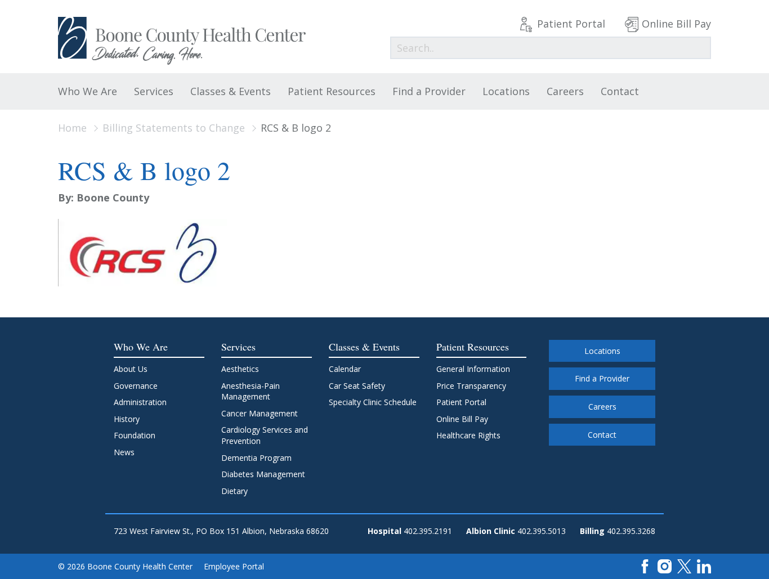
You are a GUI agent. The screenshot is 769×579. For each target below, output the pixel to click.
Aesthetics (240, 368)
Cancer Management (259, 413)
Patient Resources (331, 91)
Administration (140, 402)
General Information (473, 368)
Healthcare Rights (468, 435)
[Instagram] (665, 565)
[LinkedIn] (704, 565)
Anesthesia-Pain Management (250, 391)
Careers (565, 91)
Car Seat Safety (357, 385)
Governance (136, 385)
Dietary (234, 491)
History (127, 419)
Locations (506, 91)
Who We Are (87, 91)
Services (153, 91)
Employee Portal (234, 566)
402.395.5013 (541, 531)
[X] (684, 565)
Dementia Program (256, 457)
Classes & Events (230, 91)
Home (72, 127)
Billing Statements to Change (173, 127)
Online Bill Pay (676, 23)
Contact (620, 91)
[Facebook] (645, 565)
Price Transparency (471, 385)
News (124, 452)
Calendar (345, 368)
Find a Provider (429, 91)
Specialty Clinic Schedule (373, 402)
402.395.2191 (428, 531)
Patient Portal (571, 23)
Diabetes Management (263, 474)
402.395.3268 (631, 531)
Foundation (134, 435)
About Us (130, 368)
